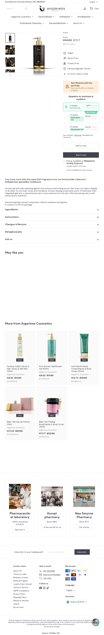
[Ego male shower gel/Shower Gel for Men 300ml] (11, 286)
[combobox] (17, 8)
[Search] (26, 8)
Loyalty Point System (22, 584)
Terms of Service (20, 587)
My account (18, 607)
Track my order (20, 574)
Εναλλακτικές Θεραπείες (31, 23)
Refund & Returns (21, 600)
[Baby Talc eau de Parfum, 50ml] (19, 412)
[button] (81, 106)
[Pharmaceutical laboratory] (20, 496)
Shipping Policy (19, 597)
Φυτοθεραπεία (84, 16)
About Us (77, 23)
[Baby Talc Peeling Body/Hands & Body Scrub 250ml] (52, 413)
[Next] (10, 74)
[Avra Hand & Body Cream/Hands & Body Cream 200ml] (84, 358)
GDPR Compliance (21, 590)
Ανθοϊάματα (65, 16)
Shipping (77, 135)
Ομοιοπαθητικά (45, 16)
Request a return (20, 577)
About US (17, 571)
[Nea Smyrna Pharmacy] (84, 496)
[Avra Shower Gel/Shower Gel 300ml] (52, 356)
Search (16, 604)
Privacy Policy (19, 594)
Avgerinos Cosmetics (21, 16)
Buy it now (81, 155)
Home (65, 33)
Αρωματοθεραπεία (57, 23)
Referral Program (20, 581)
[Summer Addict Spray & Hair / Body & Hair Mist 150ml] (19, 358)
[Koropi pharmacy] (52, 496)
